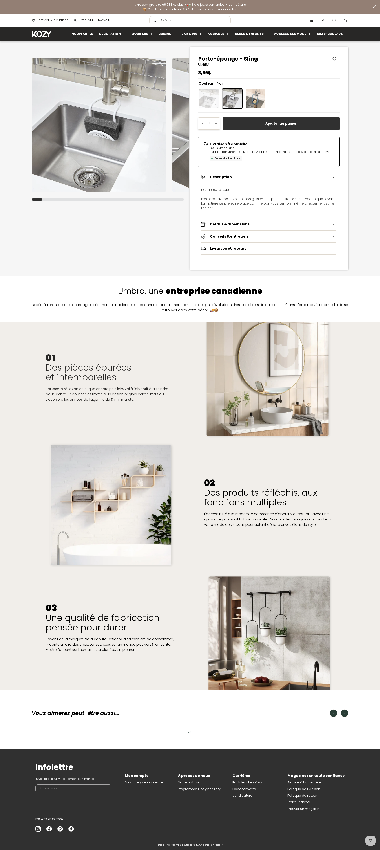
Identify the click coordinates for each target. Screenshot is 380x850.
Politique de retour (302, 795)
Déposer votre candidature (244, 792)
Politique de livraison (303, 789)
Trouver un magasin (303, 808)
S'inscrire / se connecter (144, 782)
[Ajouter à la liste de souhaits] (336, 59)
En (311, 20)
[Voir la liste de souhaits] (334, 20)
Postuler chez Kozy (247, 782)
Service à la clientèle (304, 782)
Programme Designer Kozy (199, 789)
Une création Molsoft (211, 844)
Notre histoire (189, 782)
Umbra (203, 64)
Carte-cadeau (299, 802)
